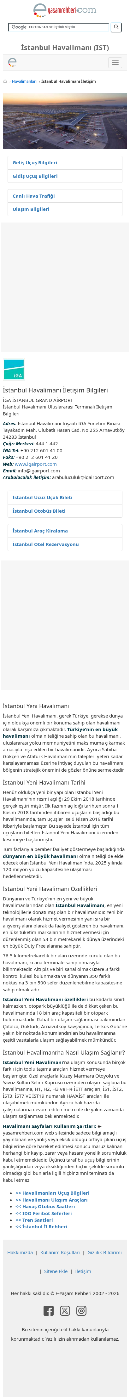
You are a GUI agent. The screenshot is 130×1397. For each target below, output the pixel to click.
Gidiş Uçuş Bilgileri (35, 176)
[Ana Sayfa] (5, 81)
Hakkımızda (20, 1252)
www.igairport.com (36, 464)
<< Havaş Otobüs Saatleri (45, 1206)
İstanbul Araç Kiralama (40, 530)
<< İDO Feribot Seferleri (43, 1213)
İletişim (83, 1271)
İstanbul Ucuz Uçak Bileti (43, 497)
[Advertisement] (65, 287)
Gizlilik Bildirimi (104, 1252)
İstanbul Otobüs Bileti (39, 511)
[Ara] (116, 27)
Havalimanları (24, 81)
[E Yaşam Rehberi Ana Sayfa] (65, 10)
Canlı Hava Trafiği (34, 196)
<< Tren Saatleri (34, 1220)
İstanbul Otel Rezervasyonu (46, 544)
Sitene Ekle (56, 1271)
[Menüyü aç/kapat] (115, 62)
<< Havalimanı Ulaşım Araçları (51, 1200)
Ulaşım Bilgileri (31, 209)
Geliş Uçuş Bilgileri (35, 162)
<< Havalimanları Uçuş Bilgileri (52, 1193)
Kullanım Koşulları (60, 1252)
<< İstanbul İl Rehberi (41, 1226)
